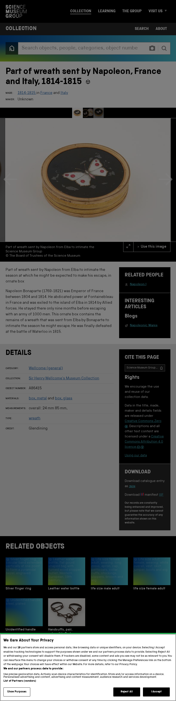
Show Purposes (17, 691)
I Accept (156, 691)
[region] (88, 667)
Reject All (127, 691)
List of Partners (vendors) (19, 681)
